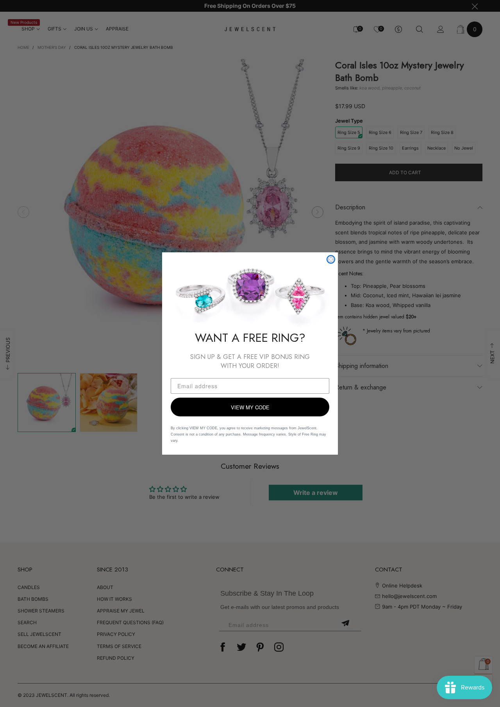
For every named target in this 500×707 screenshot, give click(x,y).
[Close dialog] (331, 259)
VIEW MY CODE (250, 407)
